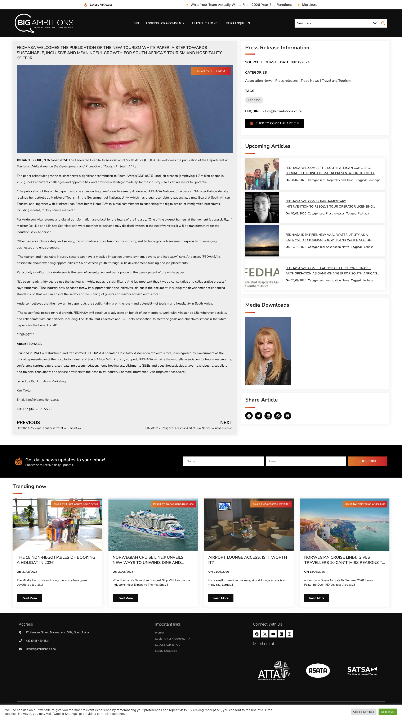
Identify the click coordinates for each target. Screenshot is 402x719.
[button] (211, 71)
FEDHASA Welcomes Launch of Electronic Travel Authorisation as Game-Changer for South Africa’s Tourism (331, 273)
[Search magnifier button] (383, 23)
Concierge (373, 180)
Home (135, 23)
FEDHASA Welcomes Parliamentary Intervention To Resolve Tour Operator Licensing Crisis (329, 206)
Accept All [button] (387, 711)
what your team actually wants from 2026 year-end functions (211, 5)
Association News (258, 80)
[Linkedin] (281, 633)
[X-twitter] (264, 633)
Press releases (286, 80)
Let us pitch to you (205, 23)
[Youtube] (273, 633)
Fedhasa (254, 100)
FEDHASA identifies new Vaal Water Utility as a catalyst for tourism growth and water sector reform (328, 240)
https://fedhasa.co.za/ (171, 372)
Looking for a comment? (165, 23)
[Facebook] (256, 633)
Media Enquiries (238, 23)
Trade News (310, 80)
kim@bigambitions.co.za (42, 400)
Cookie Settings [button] (363, 711)
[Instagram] (289, 633)
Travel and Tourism (336, 80)
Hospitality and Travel (340, 180)
